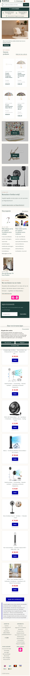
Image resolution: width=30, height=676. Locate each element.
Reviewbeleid (20, 640)
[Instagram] (6, 638)
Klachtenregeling (20, 638)
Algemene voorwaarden (20, 627)
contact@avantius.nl (6, 634)
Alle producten (6, 659)
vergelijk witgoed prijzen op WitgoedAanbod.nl (13, 205)
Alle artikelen (25, 211)
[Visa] (20, 666)
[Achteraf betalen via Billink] (10, 669)
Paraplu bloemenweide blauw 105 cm (9, 106)
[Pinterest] (8, 638)
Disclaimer (20, 629)
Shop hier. (6, 45)
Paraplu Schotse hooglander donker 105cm (8, 75)
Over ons (20, 625)
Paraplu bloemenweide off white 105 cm (21, 75)
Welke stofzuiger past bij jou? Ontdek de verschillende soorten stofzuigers (7, 231)
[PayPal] (5, 669)
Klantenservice (20, 636)
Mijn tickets (6, 655)
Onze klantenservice (7, 293)
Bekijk (15, 360)
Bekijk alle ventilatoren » (15, 599)
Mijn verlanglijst (6, 657)
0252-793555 (6, 632)
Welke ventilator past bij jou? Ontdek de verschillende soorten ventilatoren (20, 231)
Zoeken (26, 4)
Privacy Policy (20, 631)
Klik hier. (15, 133)
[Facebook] (5, 638)
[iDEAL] (5, 666)
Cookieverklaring (20, 642)
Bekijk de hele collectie (21, 54)
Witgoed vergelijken (20, 643)
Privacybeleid (25, 329)
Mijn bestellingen (6, 654)
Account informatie (6, 648)
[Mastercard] (15, 666)
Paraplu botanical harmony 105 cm (20, 107)
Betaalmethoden (20, 633)
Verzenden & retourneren (20, 635)
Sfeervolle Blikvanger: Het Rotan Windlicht (8, 274)
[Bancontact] (10, 666)
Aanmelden (23, 314)
